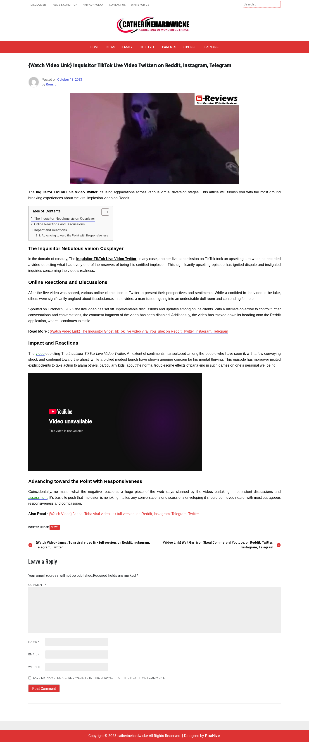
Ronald (51, 84)
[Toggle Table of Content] (103, 212)
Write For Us (140, 4)
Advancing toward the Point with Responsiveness (75, 235)
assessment (38, 497)
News (111, 47)
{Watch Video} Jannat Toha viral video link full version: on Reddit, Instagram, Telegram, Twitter (124, 514)
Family (127, 47)
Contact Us (117, 4)
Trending (211, 47)
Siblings (190, 47)
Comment (37, 584)
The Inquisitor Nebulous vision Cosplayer (64, 219)
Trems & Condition (64, 4)
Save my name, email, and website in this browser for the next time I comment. (99, 677)
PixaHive (212, 736)
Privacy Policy (93, 4)
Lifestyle (147, 47)
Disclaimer (38, 4)
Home (94, 47)
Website (34, 667)
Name (33, 641)
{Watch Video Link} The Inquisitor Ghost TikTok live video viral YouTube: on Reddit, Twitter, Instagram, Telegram (139, 331)
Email (34, 654)
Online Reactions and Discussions (59, 224)
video (40, 353)
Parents (169, 47)
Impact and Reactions (50, 230)
